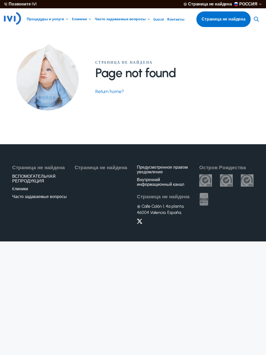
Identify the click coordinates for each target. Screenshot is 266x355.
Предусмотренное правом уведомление (162, 169)
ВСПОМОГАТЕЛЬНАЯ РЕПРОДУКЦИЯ (34, 178)
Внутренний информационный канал (160, 182)
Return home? (109, 91)
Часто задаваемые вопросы (120, 19)
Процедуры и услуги (45, 19)
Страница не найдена (210, 4)
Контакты (175, 19)
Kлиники (79, 19)
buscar (159, 19)
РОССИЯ (248, 4)
